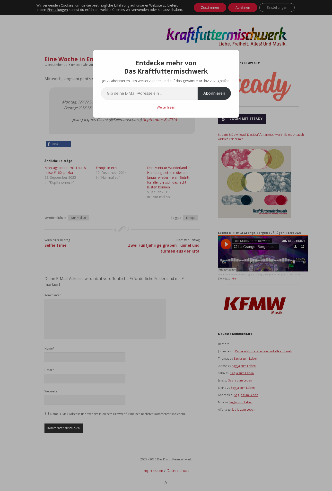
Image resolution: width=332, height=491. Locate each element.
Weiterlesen (166, 107)
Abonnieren (214, 93)
